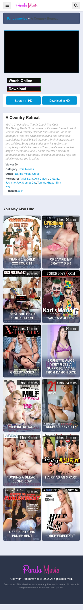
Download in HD (59, 100)
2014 (20, 190)
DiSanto (54, 178)
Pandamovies (17, 18)
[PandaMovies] (26, 5)
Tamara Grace (45, 182)
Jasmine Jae (13, 182)
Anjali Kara (26, 178)
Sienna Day (29, 182)
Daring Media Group (27, 173)
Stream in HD (23, 100)
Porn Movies (26, 169)
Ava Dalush (41, 178)
